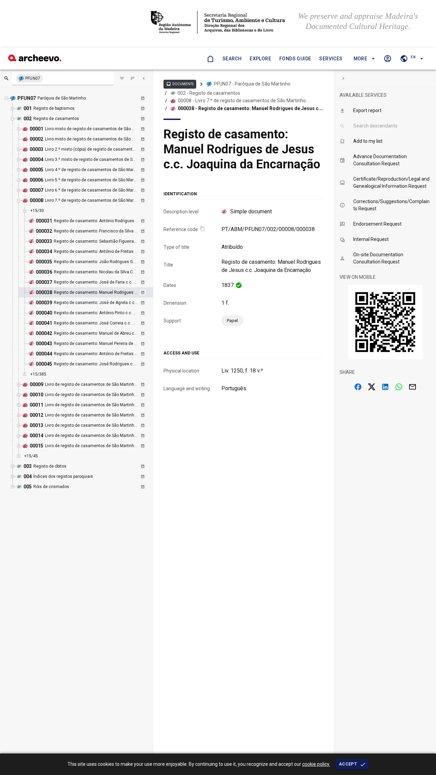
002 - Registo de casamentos (208, 93)
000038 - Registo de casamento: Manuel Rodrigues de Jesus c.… (250, 108)
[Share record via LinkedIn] (385, 387)
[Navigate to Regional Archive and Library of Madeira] (218, 23)
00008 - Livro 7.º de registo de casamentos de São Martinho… (243, 100)
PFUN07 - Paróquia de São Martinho (252, 84)
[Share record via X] (371, 387)
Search (232, 58)
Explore (260, 58)
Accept (348, 763)
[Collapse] (143, 78)
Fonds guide (295, 58)
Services (330, 58)
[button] (363, 58)
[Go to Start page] (210, 58)
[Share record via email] (412, 387)
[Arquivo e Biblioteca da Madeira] (34, 59)
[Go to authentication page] (387, 58)
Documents (179, 83)
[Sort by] (121, 78)
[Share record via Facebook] (358, 387)
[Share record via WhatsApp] (399, 387)
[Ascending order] (132, 78)
